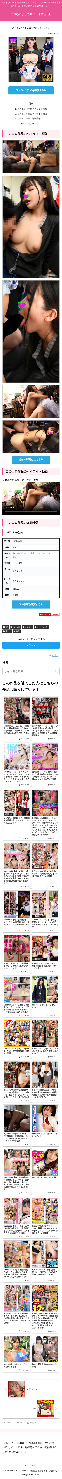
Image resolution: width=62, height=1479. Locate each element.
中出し (34, 553)
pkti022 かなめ (27, 123)
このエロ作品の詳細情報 (28, 118)
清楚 (15, 557)
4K (14, 553)
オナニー (52, 553)
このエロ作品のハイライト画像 (32, 109)
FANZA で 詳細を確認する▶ (30, 90)
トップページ (31, 1465)
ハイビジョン (23, 553)
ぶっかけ (42, 553)
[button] (56, 671)
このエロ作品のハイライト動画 (32, 114)
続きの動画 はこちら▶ (31, 459)
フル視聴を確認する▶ (31, 604)
